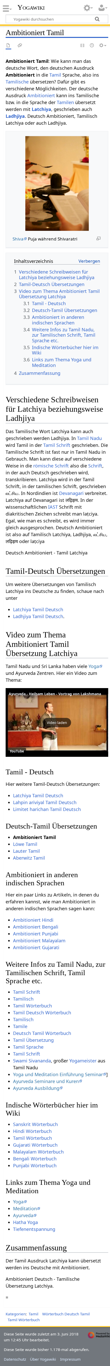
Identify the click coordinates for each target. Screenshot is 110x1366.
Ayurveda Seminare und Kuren (46, 1081)
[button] (57, 722)
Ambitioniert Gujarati (36, 947)
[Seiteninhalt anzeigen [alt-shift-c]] (8, 46)
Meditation (25, 1208)
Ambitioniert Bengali (35, 927)
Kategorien (16, 1313)
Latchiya (41, 109)
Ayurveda (23, 1215)
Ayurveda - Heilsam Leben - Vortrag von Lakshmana (55, 693)
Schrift (95, 466)
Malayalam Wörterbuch (38, 1152)
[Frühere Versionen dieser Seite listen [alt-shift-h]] (92, 46)
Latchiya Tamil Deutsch (38, 609)
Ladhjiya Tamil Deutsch (38, 616)
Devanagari (71, 493)
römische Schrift (51, 466)
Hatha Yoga (25, 1222)
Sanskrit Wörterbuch (35, 1124)
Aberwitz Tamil (29, 858)
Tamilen (65, 102)
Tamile (20, 1026)
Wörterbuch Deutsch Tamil (66, 1313)
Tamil (55, 75)
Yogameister (82, 1061)
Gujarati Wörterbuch (35, 1145)
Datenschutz (15, 1359)
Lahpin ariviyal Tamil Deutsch (44, 802)
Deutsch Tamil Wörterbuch (42, 1033)
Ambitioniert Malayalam (39, 940)
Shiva (18, 239)
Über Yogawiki (43, 1359)
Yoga (94, 666)
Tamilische (17, 82)
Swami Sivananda (32, 1061)
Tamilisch (23, 999)
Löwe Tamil (25, 844)
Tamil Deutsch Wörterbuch (42, 1012)
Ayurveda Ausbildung (36, 1088)
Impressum (70, 1359)
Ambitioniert (41, 95)
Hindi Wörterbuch (32, 1131)
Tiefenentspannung (34, 1229)
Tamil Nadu (89, 438)
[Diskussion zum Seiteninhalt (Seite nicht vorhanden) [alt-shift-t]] (20, 46)
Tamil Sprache (28, 1047)
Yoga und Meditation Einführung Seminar (58, 1074)
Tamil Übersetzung (33, 1040)
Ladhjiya (15, 116)
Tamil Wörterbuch (32, 1006)
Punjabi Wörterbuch (35, 1165)
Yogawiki (31, 7)
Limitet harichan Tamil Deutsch (47, 809)
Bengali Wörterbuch (35, 1159)
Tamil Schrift (56, 445)
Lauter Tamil (26, 851)
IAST (53, 507)
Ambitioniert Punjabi (35, 934)
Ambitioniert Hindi (33, 920)
